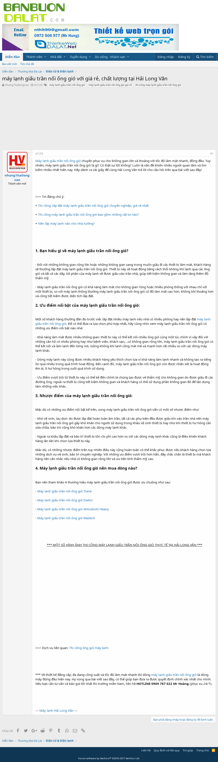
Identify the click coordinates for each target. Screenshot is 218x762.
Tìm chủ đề (27, 64)
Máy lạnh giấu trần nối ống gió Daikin (65, 500)
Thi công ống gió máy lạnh (88, 648)
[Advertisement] (109, 120)
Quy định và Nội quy (167, 750)
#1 (212, 153)
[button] (45, 57)
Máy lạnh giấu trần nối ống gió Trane (64, 491)
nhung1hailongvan (17, 85)
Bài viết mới (9, 64)
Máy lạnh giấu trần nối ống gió (58, 161)
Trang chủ (202, 750)
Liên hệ (146, 750)
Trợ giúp (188, 750)
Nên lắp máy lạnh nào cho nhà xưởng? (66, 223)
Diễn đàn (12, 57)
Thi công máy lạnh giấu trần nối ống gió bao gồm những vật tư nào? (88, 214)
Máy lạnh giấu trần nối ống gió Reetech (66, 518)
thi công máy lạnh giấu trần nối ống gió (158, 85)
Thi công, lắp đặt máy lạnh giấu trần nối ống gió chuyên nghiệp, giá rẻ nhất (93, 205)
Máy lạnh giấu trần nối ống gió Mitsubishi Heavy (73, 509)
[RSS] (213, 750)
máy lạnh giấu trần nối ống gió (67, 85)
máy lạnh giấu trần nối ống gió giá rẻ (110, 85)
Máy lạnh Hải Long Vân (56, 710)
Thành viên (34, 57)
